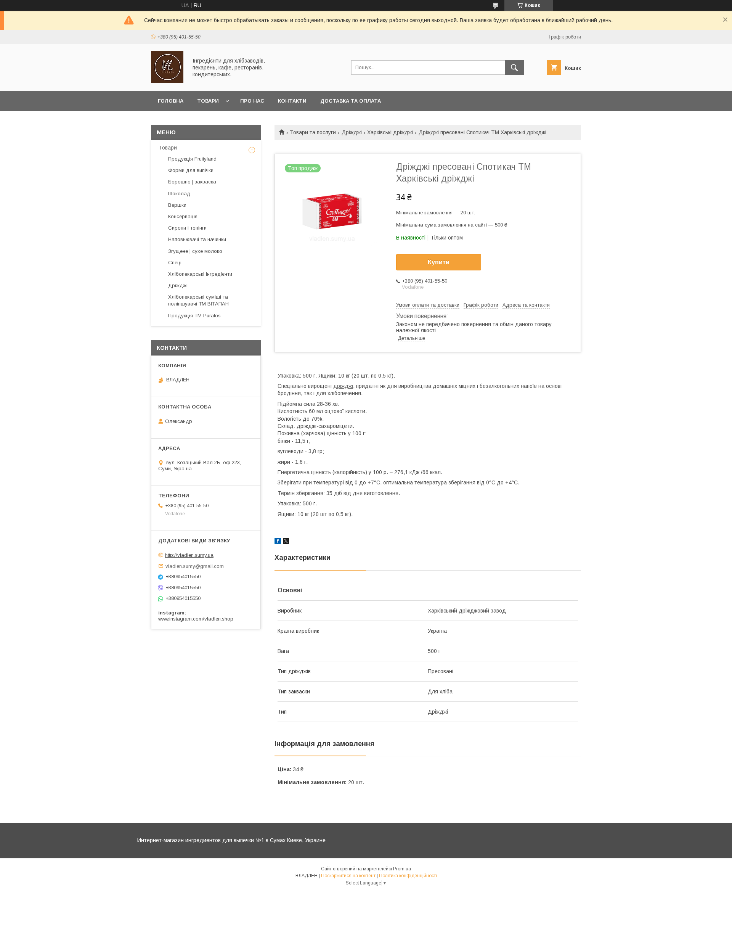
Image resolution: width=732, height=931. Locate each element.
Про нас (252, 101)
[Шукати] (514, 67)
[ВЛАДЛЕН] (167, 81)
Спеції (175, 262)
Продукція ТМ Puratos (194, 315)
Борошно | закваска (192, 182)
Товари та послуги (313, 132)
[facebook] (277, 542)
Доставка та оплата (350, 101)
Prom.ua (402, 869)
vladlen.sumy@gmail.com (194, 566)
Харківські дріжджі (390, 132)
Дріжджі (352, 132)
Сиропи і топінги (187, 228)
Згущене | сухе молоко (195, 251)
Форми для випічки (191, 170)
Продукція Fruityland (192, 159)
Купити (438, 262)
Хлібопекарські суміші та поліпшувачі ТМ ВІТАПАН (198, 300)
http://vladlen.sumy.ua (189, 555)
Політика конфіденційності (408, 875)
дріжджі (343, 386)
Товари (208, 101)
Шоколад (179, 193)
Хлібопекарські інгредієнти (200, 274)
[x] (286, 542)
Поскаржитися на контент (348, 875)
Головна (170, 101)
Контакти (292, 101)
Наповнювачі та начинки (197, 239)
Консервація (182, 216)
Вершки (177, 205)
